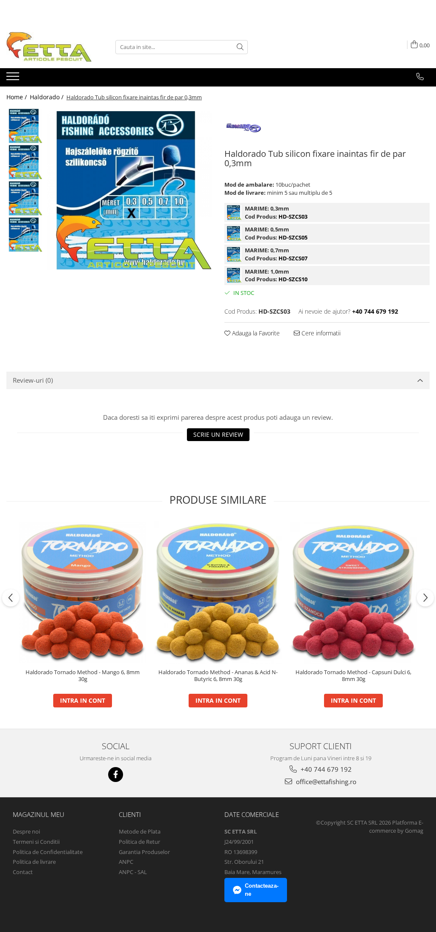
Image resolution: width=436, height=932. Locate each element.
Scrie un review (218, 434)
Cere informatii (320, 333)
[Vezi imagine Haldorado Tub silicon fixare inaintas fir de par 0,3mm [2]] (24, 198)
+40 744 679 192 (325, 769)
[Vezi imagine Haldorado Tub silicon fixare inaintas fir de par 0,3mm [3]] (24, 234)
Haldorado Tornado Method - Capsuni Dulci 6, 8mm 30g (353, 676)
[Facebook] (115, 774)
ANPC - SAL (133, 872)
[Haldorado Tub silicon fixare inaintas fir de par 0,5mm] (233, 233)
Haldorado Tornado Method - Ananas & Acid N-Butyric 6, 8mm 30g (218, 676)
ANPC (126, 862)
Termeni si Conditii (36, 841)
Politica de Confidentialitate (48, 852)
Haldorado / (47, 97)
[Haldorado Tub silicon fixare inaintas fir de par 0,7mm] (233, 254)
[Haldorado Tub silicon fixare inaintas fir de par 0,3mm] (129, 190)
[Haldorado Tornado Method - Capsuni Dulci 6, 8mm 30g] (353, 593)
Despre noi (26, 831)
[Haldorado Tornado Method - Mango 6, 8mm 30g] (82, 592)
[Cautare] (240, 47)
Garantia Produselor (144, 852)
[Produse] (13, 78)
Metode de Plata (140, 831)
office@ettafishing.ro (325, 781)
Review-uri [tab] (33, 380)
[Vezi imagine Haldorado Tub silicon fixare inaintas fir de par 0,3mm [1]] (24, 162)
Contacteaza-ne (261, 890)
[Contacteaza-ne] (420, 76)
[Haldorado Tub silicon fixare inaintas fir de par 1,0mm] (233, 275)
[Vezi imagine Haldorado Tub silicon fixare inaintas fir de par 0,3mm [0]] (24, 126)
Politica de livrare (34, 862)
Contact (23, 872)
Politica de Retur (139, 841)
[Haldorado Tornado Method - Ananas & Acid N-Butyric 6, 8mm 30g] (218, 592)
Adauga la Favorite (255, 333)
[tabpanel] (129, 190)
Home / (17, 97)
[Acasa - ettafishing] (49, 47)
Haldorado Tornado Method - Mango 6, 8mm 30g (83, 676)
